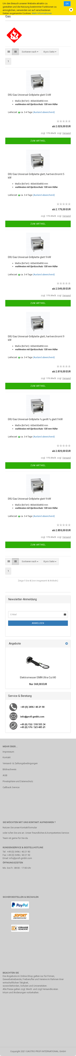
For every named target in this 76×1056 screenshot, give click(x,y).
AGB (5, 775)
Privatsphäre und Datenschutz (18, 781)
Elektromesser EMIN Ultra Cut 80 (38, 677)
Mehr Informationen (42, 13)
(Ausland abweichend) (44, 112)
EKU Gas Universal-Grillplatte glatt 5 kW (29, 94)
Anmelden (38, 623)
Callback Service (11, 787)
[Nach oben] (66, 1051)
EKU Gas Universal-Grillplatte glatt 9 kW (29, 257)
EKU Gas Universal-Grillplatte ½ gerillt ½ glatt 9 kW (35, 419)
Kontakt (7, 757)
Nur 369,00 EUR (38, 684)
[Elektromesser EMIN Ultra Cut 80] (38, 661)
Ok (67, 3)
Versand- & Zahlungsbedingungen (20, 763)
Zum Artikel (38, 141)
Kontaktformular (28, 827)
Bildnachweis (9, 769)
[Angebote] (66, 644)
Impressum (8, 751)
